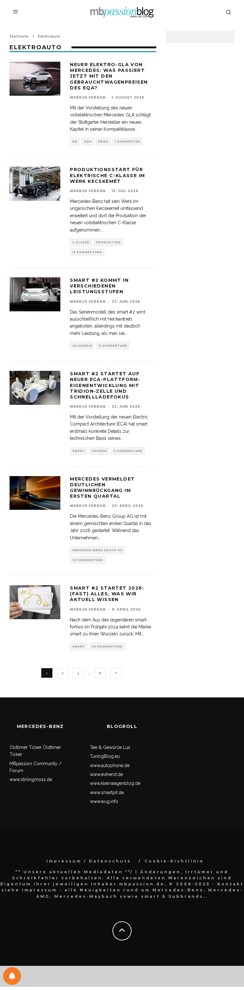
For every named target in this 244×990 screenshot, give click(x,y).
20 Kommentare (107, 646)
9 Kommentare (113, 345)
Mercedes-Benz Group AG (97, 550)
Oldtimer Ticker (26, 747)
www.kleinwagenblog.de (115, 783)
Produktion (108, 242)
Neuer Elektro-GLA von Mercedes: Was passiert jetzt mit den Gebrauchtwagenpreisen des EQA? (109, 76)
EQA (88, 141)
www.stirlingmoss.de (31, 779)
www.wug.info (104, 801)
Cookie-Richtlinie (174, 861)
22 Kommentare (87, 560)
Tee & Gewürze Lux (110, 747)
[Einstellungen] (12, 976)
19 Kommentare (87, 252)
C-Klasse (80, 242)
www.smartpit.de (107, 792)
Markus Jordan (87, 97)
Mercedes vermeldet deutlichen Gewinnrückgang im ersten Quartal (102, 487)
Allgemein (82, 345)
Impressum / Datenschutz (88, 861)
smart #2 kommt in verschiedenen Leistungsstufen (99, 285)
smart (78, 451)
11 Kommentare (128, 451)
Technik (99, 451)
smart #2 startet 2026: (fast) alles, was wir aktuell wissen (107, 593)
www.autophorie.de (110, 765)
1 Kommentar (127, 141)
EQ (75, 141)
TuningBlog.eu (105, 756)
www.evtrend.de (106, 774)
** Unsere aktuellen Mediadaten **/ (74, 871)
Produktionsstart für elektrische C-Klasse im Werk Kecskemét (107, 175)
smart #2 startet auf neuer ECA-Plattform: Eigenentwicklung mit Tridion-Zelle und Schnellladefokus (105, 385)
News (103, 141)
